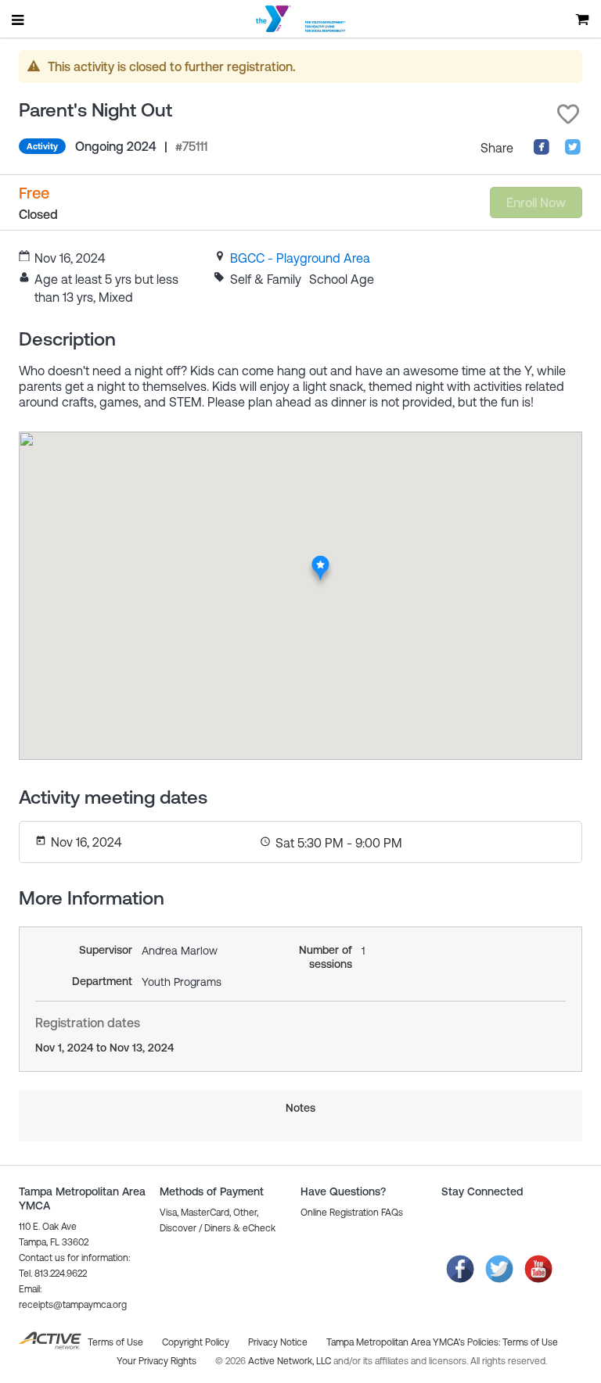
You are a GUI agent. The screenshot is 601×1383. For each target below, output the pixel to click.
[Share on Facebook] (541, 151)
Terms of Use (530, 1342)
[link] (300, 258)
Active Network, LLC (290, 1361)
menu (19, 19)
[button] (568, 114)
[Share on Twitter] (572, 151)
